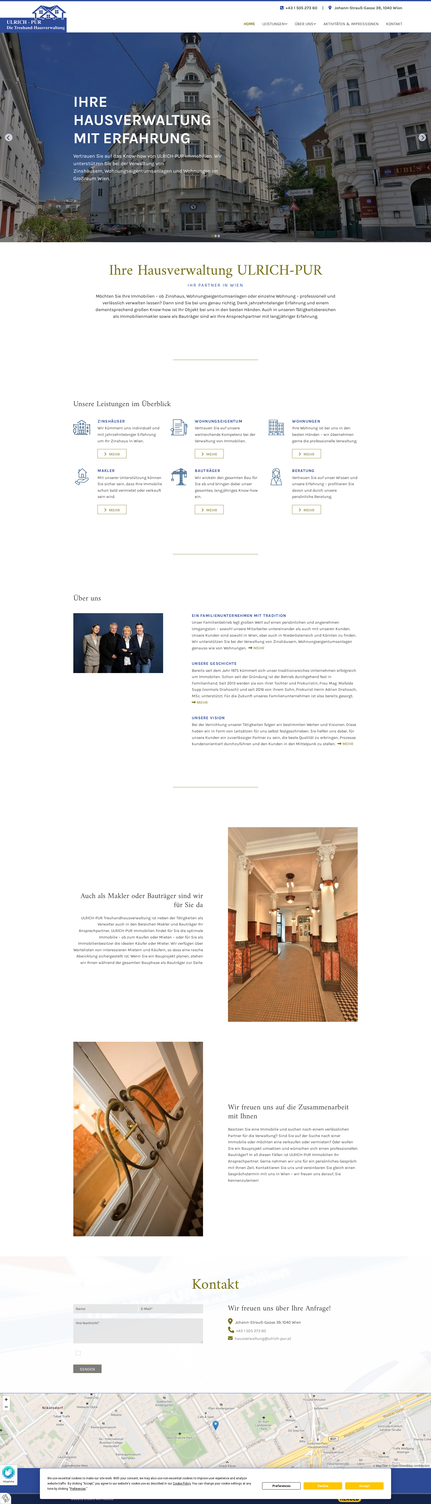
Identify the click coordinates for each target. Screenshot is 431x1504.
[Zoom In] (6, 1399)
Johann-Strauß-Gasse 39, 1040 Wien (368, 7)
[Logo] (49, 18)
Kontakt (394, 23)
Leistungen (273, 23)
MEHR (258, 648)
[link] (271, 23)
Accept (364, 1486)
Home (249, 23)
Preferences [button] (78, 1489)
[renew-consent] (5, 1498)
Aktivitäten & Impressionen (351, 23)
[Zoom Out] (6, 1407)
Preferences (281, 1486)
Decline (323, 1486)
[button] (112, 453)
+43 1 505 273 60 (301, 7)
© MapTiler (380, 1465)
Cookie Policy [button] (182, 1483)
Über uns (304, 23)
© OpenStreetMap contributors (409, 1465)
